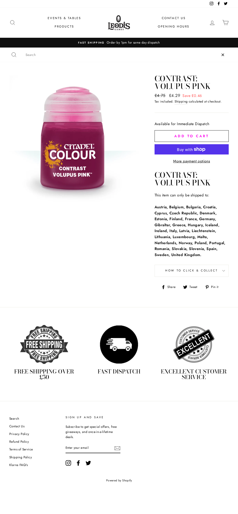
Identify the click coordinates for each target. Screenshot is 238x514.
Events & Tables (64, 18)
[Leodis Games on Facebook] (78, 463)
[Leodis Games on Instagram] (68, 463)
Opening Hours (173, 26)
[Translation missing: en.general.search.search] (14, 54)
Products (64, 26)
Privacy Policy (19, 434)
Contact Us (174, 18)
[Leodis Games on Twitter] (88, 463)
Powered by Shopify (119, 480)
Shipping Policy (20, 457)
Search (14, 418)
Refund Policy (19, 441)
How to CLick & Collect (191, 270)
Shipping (181, 101)
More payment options (191, 161)
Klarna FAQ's (18, 465)
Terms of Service (21, 449)
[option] (119, 42)
